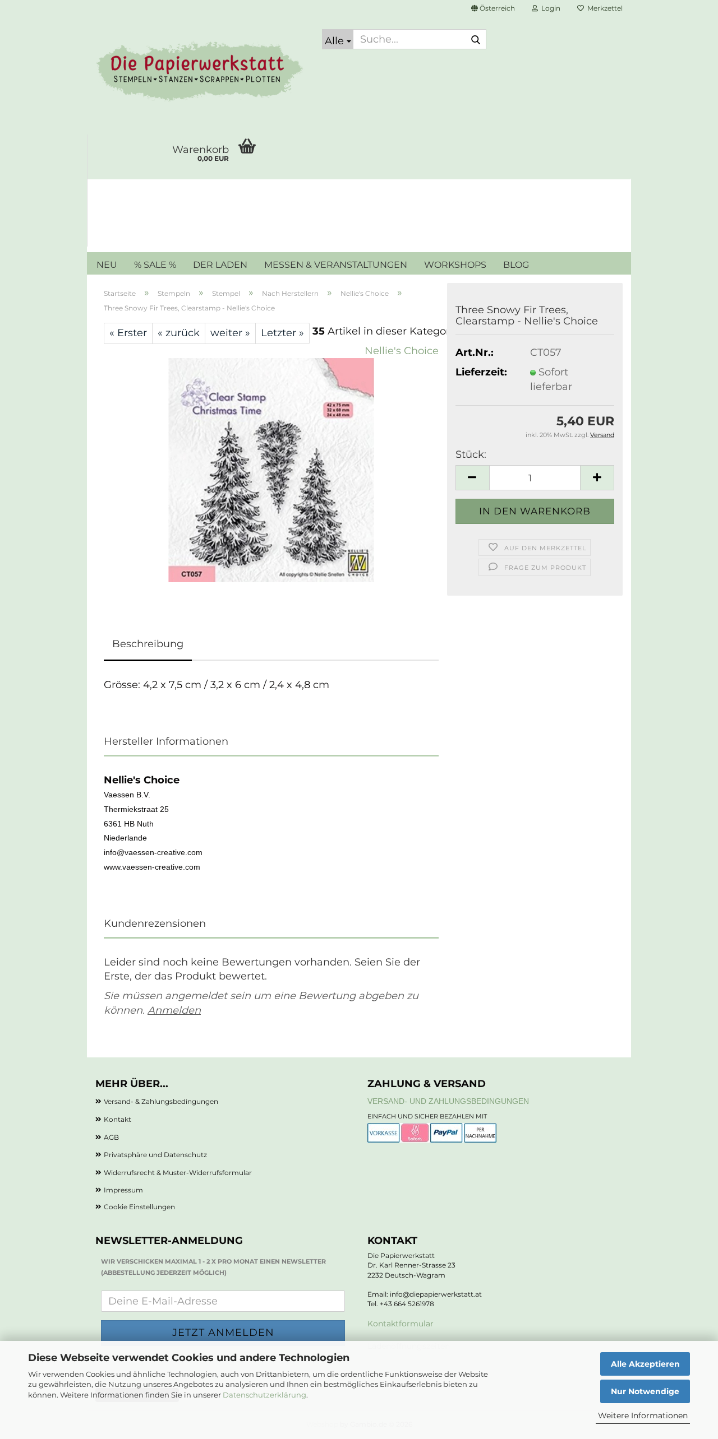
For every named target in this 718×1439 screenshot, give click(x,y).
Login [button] (549, 8)
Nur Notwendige (645, 1391)
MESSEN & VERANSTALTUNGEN (335, 264)
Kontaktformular (400, 1324)
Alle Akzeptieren (645, 1364)
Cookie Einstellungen (139, 1207)
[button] (493, 8)
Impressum (123, 1190)
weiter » (230, 333)
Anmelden (174, 1010)
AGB (111, 1137)
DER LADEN (220, 264)
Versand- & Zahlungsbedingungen (161, 1101)
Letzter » (282, 333)
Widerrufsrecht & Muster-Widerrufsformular (178, 1172)
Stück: (470, 454)
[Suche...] (475, 40)
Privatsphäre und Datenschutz (155, 1154)
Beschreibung (147, 644)
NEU (106, 264)
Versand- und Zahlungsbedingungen (448, 1101)
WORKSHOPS (455, 264)
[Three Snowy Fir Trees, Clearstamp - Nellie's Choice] (271, 469)
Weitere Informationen (643, 1415)
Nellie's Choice (402, 351)
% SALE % (155, 264)
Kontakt (117, 1119)
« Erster (128, 333)
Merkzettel (603, 8)
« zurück (179, 333)
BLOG (516, 264)
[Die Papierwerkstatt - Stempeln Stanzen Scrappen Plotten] (200, 73)
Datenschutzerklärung (264, 1394)
